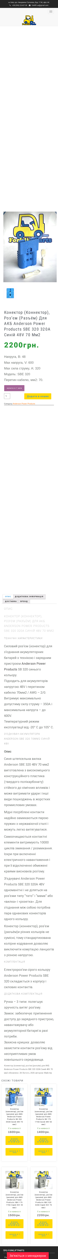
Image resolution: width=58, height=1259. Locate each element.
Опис (8, 597)
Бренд (24, 601)
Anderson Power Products (24, 404)
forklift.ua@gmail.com (40, 5)
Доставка (11, 601)
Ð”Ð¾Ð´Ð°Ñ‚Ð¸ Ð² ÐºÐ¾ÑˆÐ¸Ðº (14, 1140)
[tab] (8, 596)
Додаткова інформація (29, 597)
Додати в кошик (38, 396)
